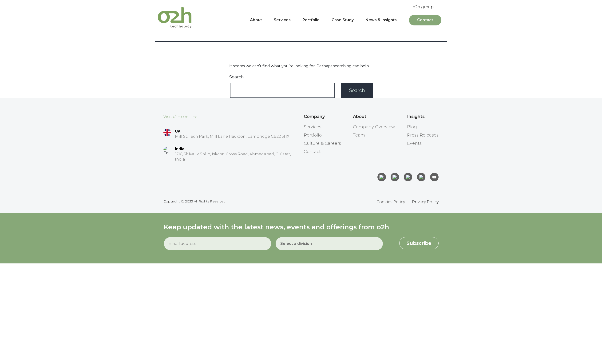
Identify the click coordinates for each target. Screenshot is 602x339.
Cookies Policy (390, 202)
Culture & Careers (322, 143)
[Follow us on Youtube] (434, 177)
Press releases (423, 135)
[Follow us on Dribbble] (421, 177)
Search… (237, 77)
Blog (412, 126)
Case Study (343, 20)
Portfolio (311, 20)
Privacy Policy (425, 202)
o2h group (423, 7)
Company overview (374, 126)
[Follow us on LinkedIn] (381, 177)
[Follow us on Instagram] (395, 177)
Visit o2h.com (177, 116)
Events (414, 143)
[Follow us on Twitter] (408, 177)
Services (282, 20)
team (359, 135)
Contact (425, 20)
